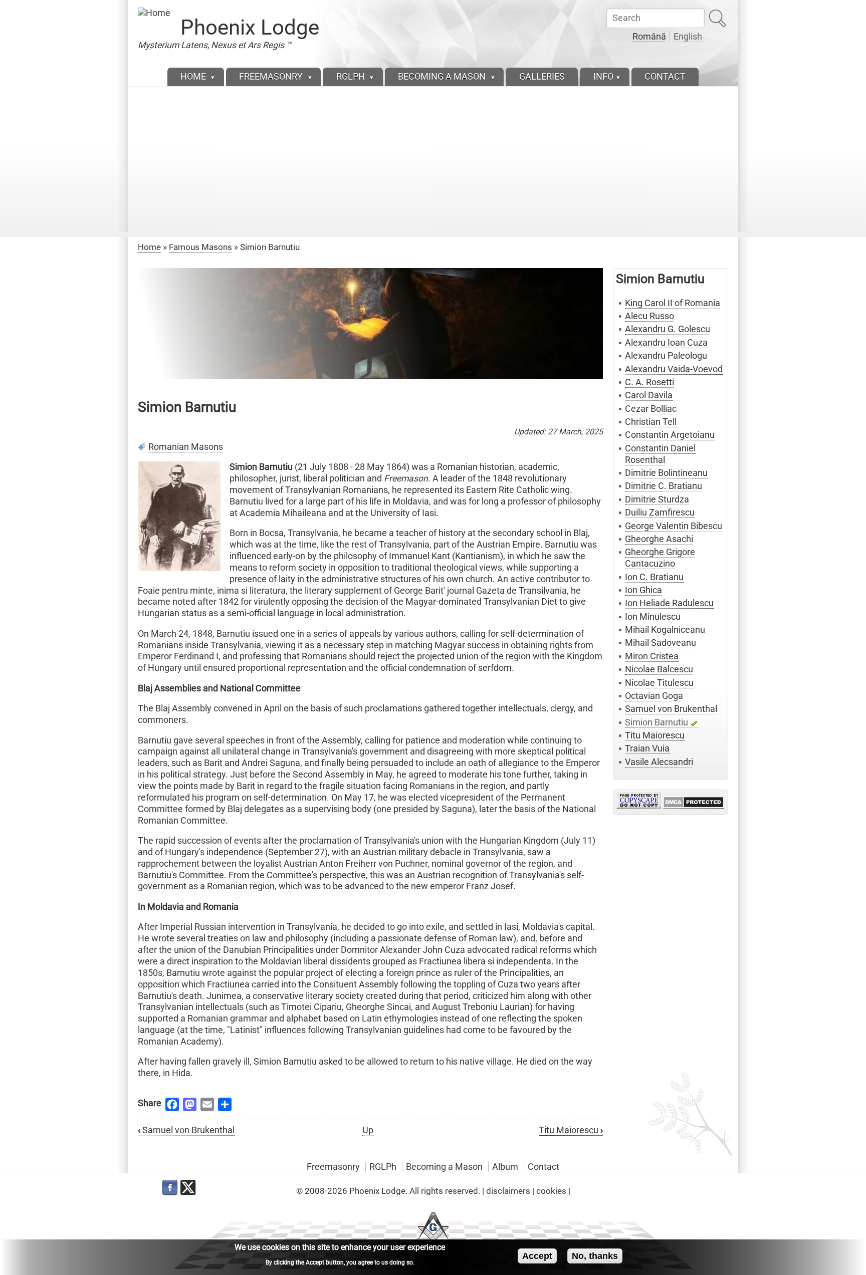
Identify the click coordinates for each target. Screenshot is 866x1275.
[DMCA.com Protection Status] (693, 802)
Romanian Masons (185, 447)
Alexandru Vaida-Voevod (674, 369)
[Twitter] (188, 1188)
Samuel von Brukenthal (186, 1130)
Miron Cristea (652, 656)
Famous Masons (200, 247)
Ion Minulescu (653, 617)
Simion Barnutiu (656, 722)
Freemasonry (333, 1167)
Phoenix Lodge (249, 27)
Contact (543, 1167)
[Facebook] (170, 1188)
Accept (537, 1255)
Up (367, 1130)
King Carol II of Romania (672, 303)
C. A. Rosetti (649, 382)
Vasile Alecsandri (659, 762)
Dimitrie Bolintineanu (666, 473)
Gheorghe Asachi (659, 539)
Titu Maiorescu (571, 1130)
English (688, 37)
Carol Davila (649, 395)
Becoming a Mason (444, 1167)
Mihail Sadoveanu (660, 643)
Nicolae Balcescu (659, 669)
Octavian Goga (654, 696)
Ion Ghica (643, 590)
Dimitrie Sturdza (657, 499)
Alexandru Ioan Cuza (666, 343)
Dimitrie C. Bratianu (663, 486)
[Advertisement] (433, 162)
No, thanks (595, 1255)
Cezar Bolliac (651, 409)
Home (149, 247)
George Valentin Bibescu (673, 526)
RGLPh (382, 1167)
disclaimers (508, 1191)
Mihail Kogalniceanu (665, 630)
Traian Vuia (647, 748)
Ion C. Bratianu (654, 577)
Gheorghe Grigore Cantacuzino (660, 558)
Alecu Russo (649, 316)
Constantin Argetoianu (670, 435)
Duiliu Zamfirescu (660, 512)
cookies (551, 1191)
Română (649, 37)
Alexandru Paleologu (666, 356)
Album (505, 1167)
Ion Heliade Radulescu (669, 603)
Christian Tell (651, 422)
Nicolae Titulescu (659, 683)
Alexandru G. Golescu (667, 329)
